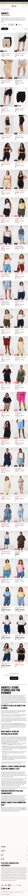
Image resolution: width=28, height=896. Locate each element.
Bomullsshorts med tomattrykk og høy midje (5, 302)
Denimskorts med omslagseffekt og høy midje (20, 469)
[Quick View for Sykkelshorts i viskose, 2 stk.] (12, 53)
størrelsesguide (22, 800)
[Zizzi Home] (14, 5)
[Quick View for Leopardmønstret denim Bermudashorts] (26, 551)
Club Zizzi (3, 850)
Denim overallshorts (18, 662)
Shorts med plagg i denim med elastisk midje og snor (6, 274)
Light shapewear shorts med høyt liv (20, 163)
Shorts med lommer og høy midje (5, 358)
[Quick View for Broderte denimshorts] (26, 579)
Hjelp (2, 855)
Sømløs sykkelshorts (18, 135)
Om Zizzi (2, 859)
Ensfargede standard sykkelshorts (18, 81)
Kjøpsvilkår (11, 891)
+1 (7, 611)
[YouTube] (8, 888)
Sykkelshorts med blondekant (20, 53)
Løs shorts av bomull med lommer (19, 274)
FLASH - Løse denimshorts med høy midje (5, 608)
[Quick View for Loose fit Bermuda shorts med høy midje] (12, 496)
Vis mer (2, 21)
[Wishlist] (12, 34)
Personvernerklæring (4, 891)
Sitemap (21, 891)
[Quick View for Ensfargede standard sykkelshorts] (26, 80)
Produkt (21, 28)
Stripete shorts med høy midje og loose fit (20, 358)
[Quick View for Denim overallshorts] (26, 663)
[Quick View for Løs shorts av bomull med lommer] (26, 274)
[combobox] (14, 9)
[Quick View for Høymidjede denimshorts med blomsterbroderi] (12, 579)
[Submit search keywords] (1, 9)
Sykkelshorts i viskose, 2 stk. (6, 53)
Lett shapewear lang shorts (5, 162)
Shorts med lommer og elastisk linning (19, 385)
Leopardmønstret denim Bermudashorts (19, 552)
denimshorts (10, 744)
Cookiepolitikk (16, 891)
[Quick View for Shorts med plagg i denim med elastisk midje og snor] (12, 274)
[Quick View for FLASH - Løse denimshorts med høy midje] (12, 607)
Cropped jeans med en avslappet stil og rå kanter (19, 246)
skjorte (18, 714)
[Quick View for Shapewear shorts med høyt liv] (12, 80)
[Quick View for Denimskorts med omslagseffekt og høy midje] (26, 468)
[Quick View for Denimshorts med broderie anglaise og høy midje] (12, 523)
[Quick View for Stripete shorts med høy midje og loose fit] (26, 357)
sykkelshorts (16, 723)
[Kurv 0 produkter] (26, 6)
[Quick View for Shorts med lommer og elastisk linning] (26, 385)
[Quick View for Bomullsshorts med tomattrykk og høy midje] (12, 301)
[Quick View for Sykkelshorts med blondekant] (26, 53)
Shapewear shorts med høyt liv (6, 80)
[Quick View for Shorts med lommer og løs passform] (12, 218)
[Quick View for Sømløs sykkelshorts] (26, 136)
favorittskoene (23, 714)
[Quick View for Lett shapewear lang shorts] (12, 162)
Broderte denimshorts (19, 579)
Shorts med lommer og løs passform (5, 219)
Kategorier (3, 846)
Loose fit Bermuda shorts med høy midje (6, 496)
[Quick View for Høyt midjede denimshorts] (26, 523)
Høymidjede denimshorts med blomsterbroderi (6, 580)
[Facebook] (4, 888)
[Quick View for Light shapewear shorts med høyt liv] (26, 162)
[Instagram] (2, 888)
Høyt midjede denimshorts (19, 523)
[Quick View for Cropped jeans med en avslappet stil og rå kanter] (26, 246)
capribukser (23, 808)
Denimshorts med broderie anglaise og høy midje (5, 524)
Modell (26, 28)
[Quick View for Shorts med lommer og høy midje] (12, 357)
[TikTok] (6, 888)
